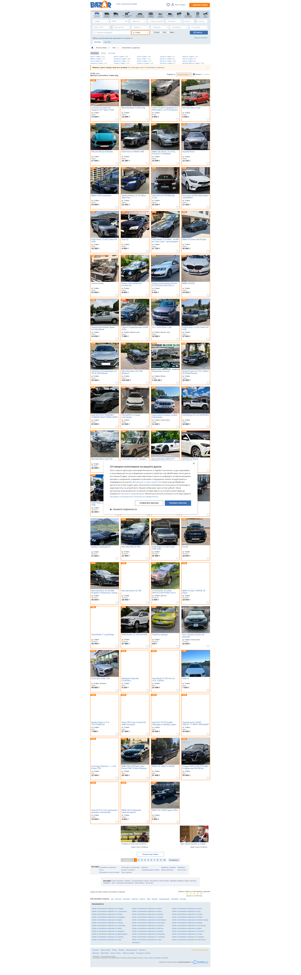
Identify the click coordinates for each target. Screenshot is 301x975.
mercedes (155, 899)
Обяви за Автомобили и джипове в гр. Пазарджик (108, 917)
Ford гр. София (144, 61)
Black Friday (105, 953)
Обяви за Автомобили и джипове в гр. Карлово (147, 931)
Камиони (145, 867)
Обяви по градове (128, 953)
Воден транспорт (167, 870)
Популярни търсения (143, 953)
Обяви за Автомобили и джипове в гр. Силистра (188, 931)
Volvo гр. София (189, 59)
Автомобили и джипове (131, 48)
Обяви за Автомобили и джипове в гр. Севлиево (188, 937)
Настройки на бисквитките (121, 496)
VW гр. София (144, 56)
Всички (103, 53)
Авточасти (142, 950)
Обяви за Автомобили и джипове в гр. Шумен (107, 920)
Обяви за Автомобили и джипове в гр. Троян (106, 940)
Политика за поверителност (146, 496)
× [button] (194, 463)
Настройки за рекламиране (132, 494)
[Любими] (168, 4)
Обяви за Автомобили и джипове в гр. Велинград (148, 934)
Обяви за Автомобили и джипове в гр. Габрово (107, 923)
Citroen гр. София (145, 63)
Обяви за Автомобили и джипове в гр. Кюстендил (148, 923)
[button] (123, 509)
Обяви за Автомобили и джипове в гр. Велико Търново (190, 920)
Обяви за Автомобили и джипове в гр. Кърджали (108, 931)
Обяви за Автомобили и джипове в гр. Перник (187, 917)
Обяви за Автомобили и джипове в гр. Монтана (147, 928)
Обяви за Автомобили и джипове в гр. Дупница (147, 914)
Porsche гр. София (167, 63)
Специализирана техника (150, 870)
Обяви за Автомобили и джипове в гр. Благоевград (149, 920)
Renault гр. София (122, 61)
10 (164, 860)
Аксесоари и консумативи (130, 867)
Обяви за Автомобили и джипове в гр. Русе (186, 911)
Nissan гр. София (168, 61)
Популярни (94, 53)
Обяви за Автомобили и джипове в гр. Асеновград (108, 925)
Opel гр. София (121, 56)
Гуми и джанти (126, 872)
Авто (115, 48)
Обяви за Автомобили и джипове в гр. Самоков (107, 937)
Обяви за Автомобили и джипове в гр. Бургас (187, 908)
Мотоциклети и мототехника (109, 872)
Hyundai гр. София (98, 63)
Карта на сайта (116, 953)
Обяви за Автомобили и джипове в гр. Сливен (187, 914)
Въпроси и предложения (200, 950)
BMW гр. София (97, 59)
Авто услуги (182, 870)
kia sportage (126, 899)
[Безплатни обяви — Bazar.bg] (100, 5)
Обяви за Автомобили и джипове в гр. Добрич (187, 923)
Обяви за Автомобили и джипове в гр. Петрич (187, 934)
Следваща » (174, 860)
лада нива (183, 899)
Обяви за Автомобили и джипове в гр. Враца (147, 911)
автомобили (174, 899)
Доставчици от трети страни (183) (147, 482)
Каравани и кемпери (168, 867)
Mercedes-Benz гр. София (193, 63)
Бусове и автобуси (128, 870)
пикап (148, 899)
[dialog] (150, 487)
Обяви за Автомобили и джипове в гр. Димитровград (109, 934)
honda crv (142, 899)
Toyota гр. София (121, 63)
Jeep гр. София (189, 61)
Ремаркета (181, 867)
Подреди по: (171, 74)
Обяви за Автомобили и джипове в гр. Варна (147, 908)
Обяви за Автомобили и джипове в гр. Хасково (147, 917)
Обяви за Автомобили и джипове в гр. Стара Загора (109, 911)
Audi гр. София (97, 56)
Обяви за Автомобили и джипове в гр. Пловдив (107, 908)
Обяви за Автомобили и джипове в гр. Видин (187, 928)
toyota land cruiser (164, 899)
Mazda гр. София (167, 59)
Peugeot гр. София (122, 59)
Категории (111, 53)
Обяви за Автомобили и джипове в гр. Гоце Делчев (189, 925)
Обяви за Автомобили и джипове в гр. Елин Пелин (189, 940)
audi (112, 899)
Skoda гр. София (190, 56)
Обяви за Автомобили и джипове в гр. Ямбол (107, 928)
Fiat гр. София (96, 61)
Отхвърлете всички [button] (149, 503)
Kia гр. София (144, 59)
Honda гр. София (167, 56)
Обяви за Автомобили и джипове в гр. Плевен (107, 914)
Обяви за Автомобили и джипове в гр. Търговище (148, 937)
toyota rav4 (118, 899)
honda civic (135, 899)
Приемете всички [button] (178, 503)
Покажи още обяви (150, 854)
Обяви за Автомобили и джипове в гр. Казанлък (148, 925)
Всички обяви (101, 48)
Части (101, 870)
